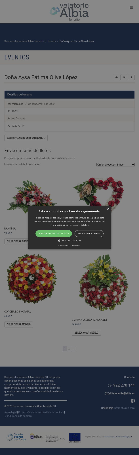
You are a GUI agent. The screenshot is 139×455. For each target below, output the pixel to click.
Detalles (85, 225)
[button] (69, 227)
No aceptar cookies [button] (89, 233)
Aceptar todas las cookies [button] (54, 233)
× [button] (108, 209)
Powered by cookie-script (69, 245)
